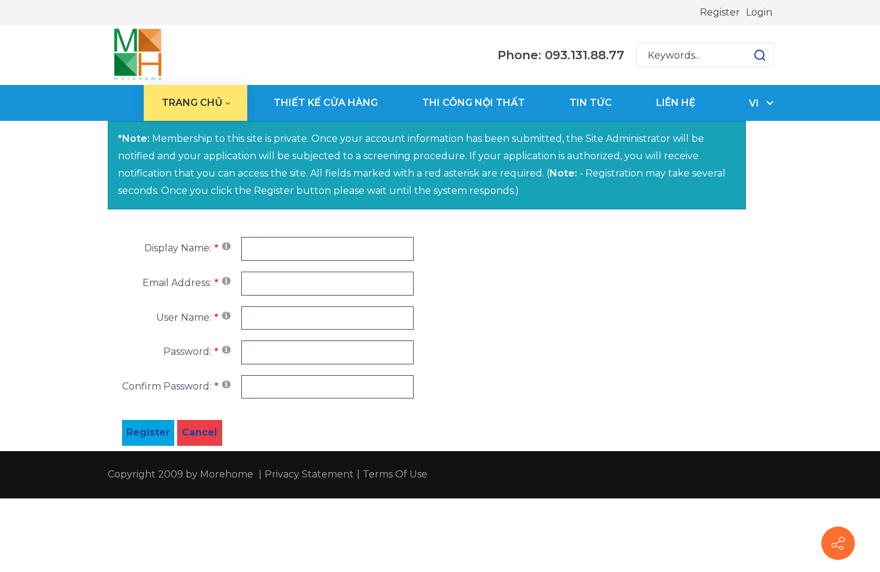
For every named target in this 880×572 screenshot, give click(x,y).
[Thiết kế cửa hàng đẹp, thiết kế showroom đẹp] (138, 55)
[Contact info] (838, 543)
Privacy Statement (309, 474)
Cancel (199, 432)
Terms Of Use (395, 474)
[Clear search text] (748, 55)
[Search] (759, 55)
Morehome (226, 474)
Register (720, 12)
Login (759, 12)
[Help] (226, 245)
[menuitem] (195, 103)
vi (754, 103)
